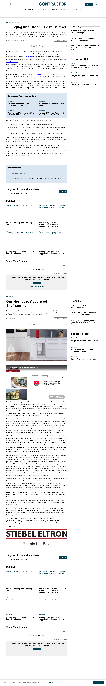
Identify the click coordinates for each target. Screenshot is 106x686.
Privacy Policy (50, 682)
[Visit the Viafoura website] (63, 273)
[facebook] (31, 46)
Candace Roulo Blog (12, 40)
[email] (42, 46)
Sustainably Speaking (12, 22)
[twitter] (37, 46)
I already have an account (37, 286)
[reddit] (39, 46)
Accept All (98, 682)
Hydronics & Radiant (53, 14)
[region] (36, 269)
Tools (74, 14)
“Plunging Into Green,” (34, 74)
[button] (7, 4)
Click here (29, 56)
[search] (10, 4)
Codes (42, 14)
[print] (66, 46)
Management (34, 14)
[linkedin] (34, 46)
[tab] (10, 266)
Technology (66, 14)
